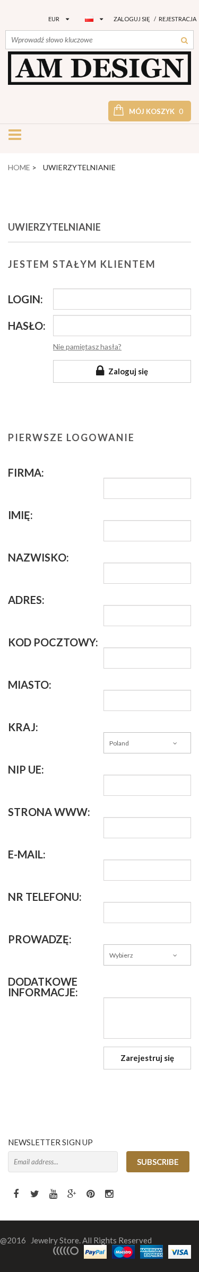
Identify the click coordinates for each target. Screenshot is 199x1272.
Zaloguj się (132, 19)
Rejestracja (177, 18)
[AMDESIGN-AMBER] (99, 68)
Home (19, 167)
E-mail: (27, 854)
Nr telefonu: (45, 896)
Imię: (20, 515)
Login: (25, 299)
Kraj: (23, 727)
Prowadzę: (40, 939)
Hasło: (27, 325)
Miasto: (29, 684)
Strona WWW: (49, 811)
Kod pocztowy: (53, 642)
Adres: (26, 599)
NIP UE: (26, 769)
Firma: (26, 472)
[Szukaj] (184, 40)
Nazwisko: (38, 557)
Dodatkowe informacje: (43, 986)
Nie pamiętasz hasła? (87, 346)
